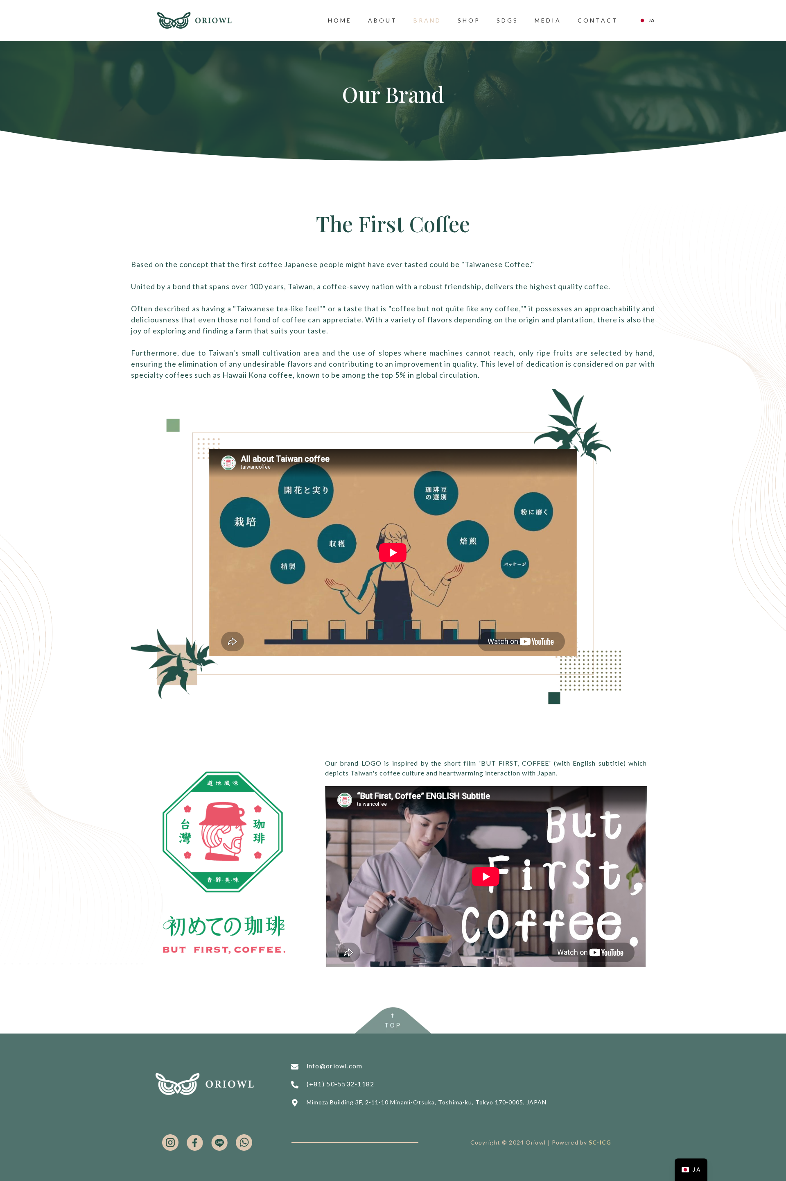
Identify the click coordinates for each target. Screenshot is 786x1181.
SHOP (469, 20)
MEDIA (548, 20)
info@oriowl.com (335, 1066)
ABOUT (382, 20)
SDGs (507, 20)
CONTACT (598, 20)
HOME (340, 20)
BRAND (427, 20)
